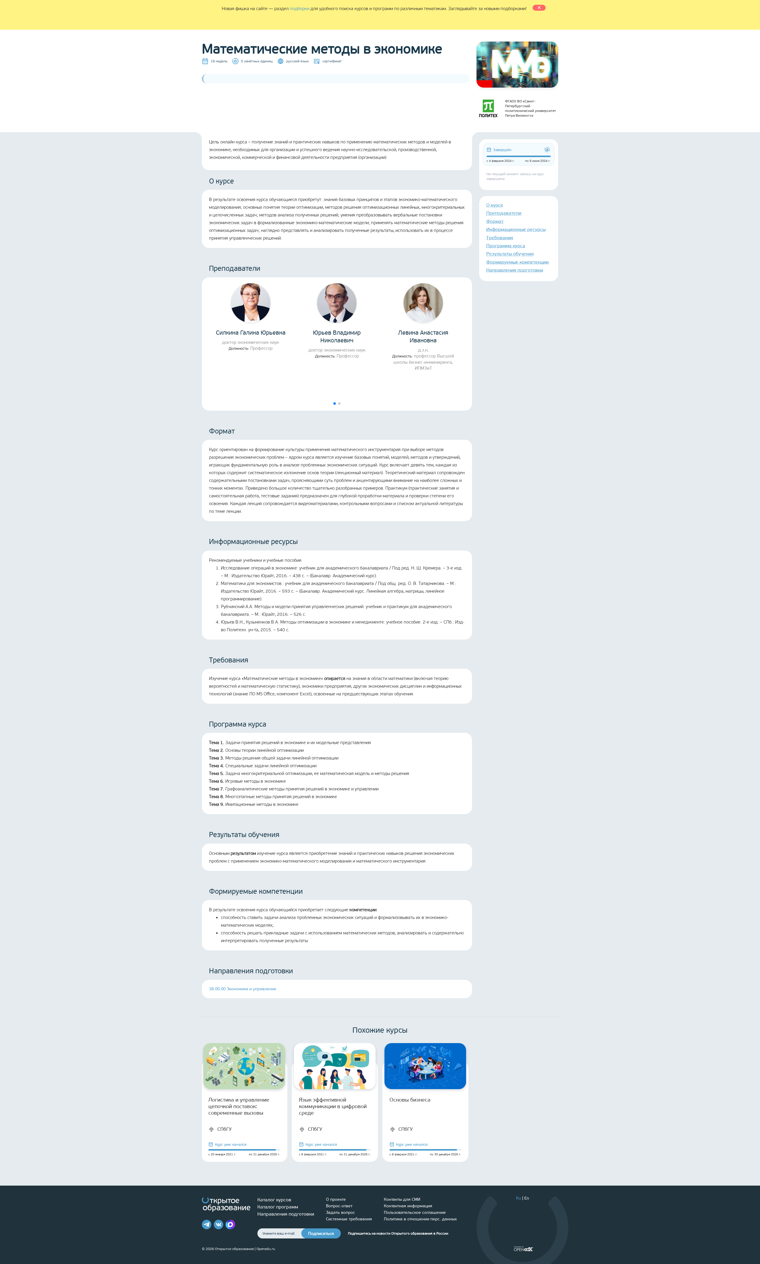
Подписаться (321, 1233)
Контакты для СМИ (402, 1199)
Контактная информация (408, 1205)
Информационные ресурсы (516, 229)
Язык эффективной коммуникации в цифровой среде (333, 1106)
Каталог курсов (274, 1200)
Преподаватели (503, 213)
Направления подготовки (514, 270)
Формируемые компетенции (517, 262)
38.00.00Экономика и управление (242, 988)
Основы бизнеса (410, 1100)
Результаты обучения (510, 254)
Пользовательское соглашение (415, 1212)
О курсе (494, 205)
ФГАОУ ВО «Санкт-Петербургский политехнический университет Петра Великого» (530, 108)
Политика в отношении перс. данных (420, 1219)
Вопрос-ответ (339, 1205)
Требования (499, 238)
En (526, 1198)
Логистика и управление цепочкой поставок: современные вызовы (238, 1106)
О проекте (336, 1199)
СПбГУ (224, 1129)
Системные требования (349, 1219)
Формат (495, 221)
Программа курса (505, 246)
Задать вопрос (340, 1212)
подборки (299, 8)
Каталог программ (277, 1207)
